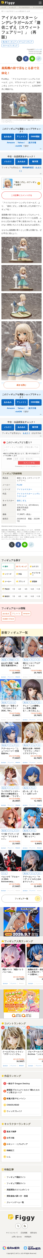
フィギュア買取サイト (16, 1183)
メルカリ (8, 161)
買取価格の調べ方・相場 (17, 1196)
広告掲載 (24, 1233)
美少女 (4, 660)
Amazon (11, 142)
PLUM (19, 485)
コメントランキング (15, 1023)
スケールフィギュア (10, 45)
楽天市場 (32, 142)
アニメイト (21, 136)
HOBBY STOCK (8, 619)
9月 (26, 589)
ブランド (21, 581)
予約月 (7, 589)
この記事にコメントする (21, 195)
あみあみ (8, 136)
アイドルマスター (24, 7)
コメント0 (38, 49)
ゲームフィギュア (25, 42)
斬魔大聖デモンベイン (16, 1098)
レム (9, 1156)
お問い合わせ (17, 1237)
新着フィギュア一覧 (14, 632)
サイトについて (12, 1233)
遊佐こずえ (21, 500)
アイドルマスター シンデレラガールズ (28, 494)
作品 (20, 574)
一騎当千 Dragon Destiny (18, 1083)
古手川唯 (10, 1138)
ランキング (22, 566)
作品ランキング (12, 1075)
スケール (12, 702)
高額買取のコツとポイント (18, 1189)
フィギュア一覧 (21, 898)
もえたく (26, 433)
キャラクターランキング (17, 1123)
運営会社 (33, 1233)
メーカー (8, 581)
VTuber (11, 660)
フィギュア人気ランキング (18, 941)
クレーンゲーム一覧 (15, 1202)
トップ (3, 7)
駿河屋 (35, 161)
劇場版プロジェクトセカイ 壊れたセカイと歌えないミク (23, 1091)
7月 (13, 589)
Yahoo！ (22, 142)
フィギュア (12, 7)
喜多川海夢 (11, 1131)
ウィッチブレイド (14, 1111)
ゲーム (11, 745)
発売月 (7, 596)
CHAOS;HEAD (13, 1105)
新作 (6, 566)
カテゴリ (35, 566)
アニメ (33, 660)
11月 (38, 589)
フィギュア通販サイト (16, 1177)
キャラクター (36, 574)
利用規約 (28, 1237)
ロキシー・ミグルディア (17, 1144)
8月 (20, 589)
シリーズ (8, 574)
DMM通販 (35, 136)
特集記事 (9, 1169)
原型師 (34, 581)
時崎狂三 (10, 1150)
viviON (18, 146)
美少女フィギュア (9, 42)
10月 (32, 589)
